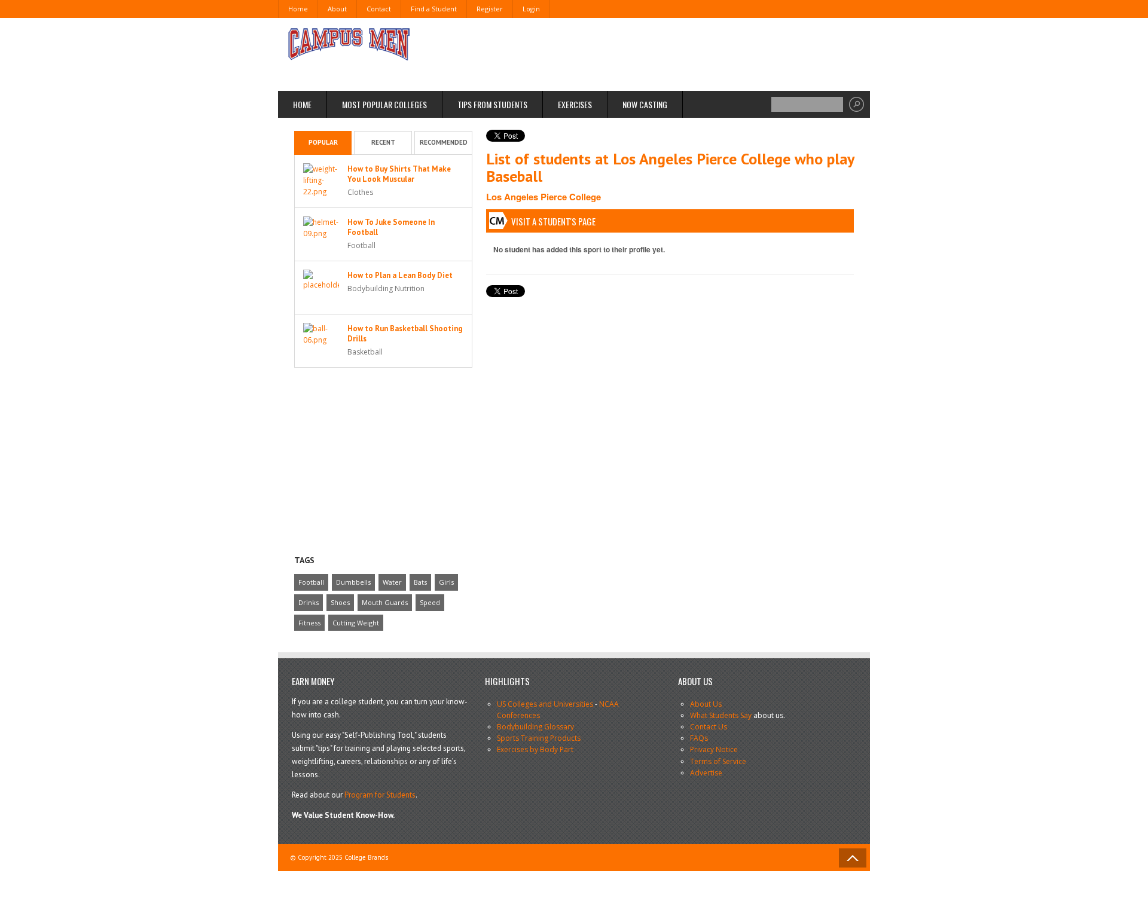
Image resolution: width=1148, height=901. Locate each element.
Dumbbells (353, 582)
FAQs (699, 738)
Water (392, 582)
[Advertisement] (637, 54)
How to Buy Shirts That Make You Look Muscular (399, 174)
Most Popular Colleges (384, 104)
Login (531, 8)
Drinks (308, 602)
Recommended (444, 142)
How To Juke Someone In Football (391, 227)
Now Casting (644, 104)
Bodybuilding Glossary (535, 727)
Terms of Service (718, 761)
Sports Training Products (539, 738)
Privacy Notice (714, 749)
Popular (323, 142)
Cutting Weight (355, 622)
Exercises (575, 104)
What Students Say (721, 715)
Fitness (309, 622)
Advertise (706, 773)
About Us (706, 704)
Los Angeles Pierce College (543, 196)
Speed (430, 602)
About (337, 8)
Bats (420, 582)
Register (490, 8)
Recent (383, 142)
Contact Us (708, 727)
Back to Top (852, 858)
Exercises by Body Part (535, 749)
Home (298, 8)
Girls (446, 582)
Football (311, 582)
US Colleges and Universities (545, 704)
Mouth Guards (385, 602)
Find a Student (434, 8)
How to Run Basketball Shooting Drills (404, 333)
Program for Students (380, 795)
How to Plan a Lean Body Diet (400, 275)
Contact (379, 8)
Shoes (340, 602)
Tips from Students (492, 104)
